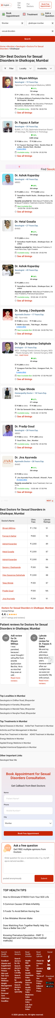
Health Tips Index (27, 968)
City (5, 817)
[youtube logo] (48, 969)
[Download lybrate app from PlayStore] (50, 983)
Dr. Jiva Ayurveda (26, 457)
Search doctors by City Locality (18, 969)
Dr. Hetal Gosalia (25, 221)
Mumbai (10, 46)
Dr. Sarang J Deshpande (30, 310)
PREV (6, 501)
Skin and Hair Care (5, 974)
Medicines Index (29, 996)
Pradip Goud (7, 591)
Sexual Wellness (4, 979)
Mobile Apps (39, 972)
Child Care (5, 998)
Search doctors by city (18, 961)
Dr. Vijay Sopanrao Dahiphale (33, 343)
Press (38, 991)
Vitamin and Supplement (6, 964)
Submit (44, 878)
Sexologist (20, 46)
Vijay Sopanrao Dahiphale (13, 575)
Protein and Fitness (5, 969)
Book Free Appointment (45, 5)
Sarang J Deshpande (11, 567)
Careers (39, 968)
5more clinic (21, 149)
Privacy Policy (39, 982)
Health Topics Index (28, 989)
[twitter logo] (48, 962)
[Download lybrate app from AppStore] (50, 987)
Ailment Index (28, 1001)
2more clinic (21, 327)
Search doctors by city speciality (18, 988)
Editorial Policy (39, 987)
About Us (40, 961)
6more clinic (21, 372)
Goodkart (5, 961)
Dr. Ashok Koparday (27, 175)
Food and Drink (4, 989)
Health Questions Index (29, 975)
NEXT (49, 501)
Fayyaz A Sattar (9, 536)
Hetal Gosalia (8, 551)
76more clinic (21, 480)
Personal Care (4, 994)
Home (2, 46)
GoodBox (4, 1001)
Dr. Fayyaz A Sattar (27, 122)
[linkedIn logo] (48, 966)
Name (6, 793)
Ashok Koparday (9, 544)
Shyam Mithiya (8, 528)
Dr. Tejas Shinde (25, 389)
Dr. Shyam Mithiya (26, 78)
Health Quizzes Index (28, 982)
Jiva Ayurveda (8, 598)
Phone (6, 805)
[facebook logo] (48, 958)
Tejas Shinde (7, 583)
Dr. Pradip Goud (24, 426)
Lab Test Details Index (28, 1007)
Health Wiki (27, 962)
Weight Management (6, 984)
